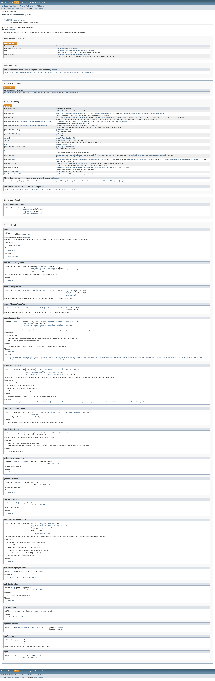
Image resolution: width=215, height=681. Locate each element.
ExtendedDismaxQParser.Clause (67, 48)
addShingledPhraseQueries (65, 117)
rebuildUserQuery (62, 163)
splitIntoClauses (62, 174)
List (90, 113)
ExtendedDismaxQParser (12, 92)
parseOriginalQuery (63, 159)
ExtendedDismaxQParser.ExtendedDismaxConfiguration (75, 50)
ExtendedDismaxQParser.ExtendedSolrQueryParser (73, 54)
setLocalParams (86, 181)
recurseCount (48, 72)
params (29, 72)
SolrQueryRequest (72, 92)
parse (58, 151)
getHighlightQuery (62, 144)
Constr (17, 8)
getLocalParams (9, 181)
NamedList (69, 111)
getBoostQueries (62, 134)
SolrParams (36, 92)
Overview (3, 2)
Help (43, 2)
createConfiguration (63, 121)
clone (6, 189)
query (40, 72)
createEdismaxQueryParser (65, 125)
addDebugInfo (60, 111)
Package (10, 2)
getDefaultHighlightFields (66, 138)
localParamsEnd (20, 72)
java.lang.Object (7, 19)
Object (76, 111)
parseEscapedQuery (62, 155)
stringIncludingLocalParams (69, 72)
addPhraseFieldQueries (64, 113)
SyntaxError (26, 235)
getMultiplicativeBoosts (65, 147)
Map (130, 117)
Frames (22, 6)
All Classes (40, 6)
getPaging (20, 181)
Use (22, 2)
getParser (45, 181)
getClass (27, 189)
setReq (104, 181)
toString (58, 189)
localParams (8, 72)
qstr (35, 72)
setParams (96, 181)
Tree (25, 2)
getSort (67, 181)
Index (38, 2)
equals (12, 189)
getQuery (54, 181)
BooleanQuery (78, 113)
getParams (37, 181)
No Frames (29, 6)
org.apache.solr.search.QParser (15, 21)
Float (139, 117)
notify (42, 189)
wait (64, 189)
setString (111, 181)
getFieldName (60, 140)
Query (18, 130)
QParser (12, 29)
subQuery (120, 181)
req (56, 72)
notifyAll (49, 189)
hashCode (35, 189)
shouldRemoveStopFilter (64, 167)
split (58, 171)
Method (22, 8)
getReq (61, 181)
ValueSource (20, 147)
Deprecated (32, 2)
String (24, 92)
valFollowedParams (87, 72)
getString (75, 181)
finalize (19, 189)
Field (13, 8)
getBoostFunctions (62, 130)
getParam (29, 181)
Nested (9, 8)
